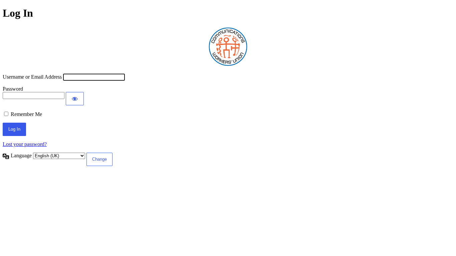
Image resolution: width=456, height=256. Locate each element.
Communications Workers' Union (228, 47)
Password (13, 89)
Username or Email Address (32, 77)
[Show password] (75, 98)
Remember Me (26, 114)
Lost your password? (25, 144)
